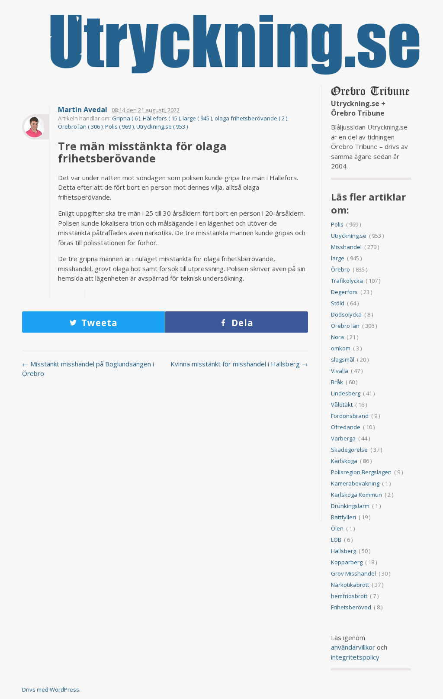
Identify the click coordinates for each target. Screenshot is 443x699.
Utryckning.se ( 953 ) (162, 126)
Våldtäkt (342, 404)
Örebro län (345, 326)
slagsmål (342, 359)
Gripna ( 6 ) (126, 118)
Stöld (337, 303)
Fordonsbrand (350, 416)
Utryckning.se (348, 235)
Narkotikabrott (350, 585)
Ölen (337, 528)
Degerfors (344, 292)
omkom (340, 348)
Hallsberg (343, 551)
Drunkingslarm (350, 506)
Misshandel (346, 247)
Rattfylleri (343, 517)
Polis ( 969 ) (119, 126)
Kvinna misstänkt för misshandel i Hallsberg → (239, 363)
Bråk (337, 382)
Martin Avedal (82, 110)
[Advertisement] (165, 454)
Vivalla (339, 371)
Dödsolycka (346, 314)
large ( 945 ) (197, 118)
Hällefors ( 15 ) (161, 118)
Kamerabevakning (355, 483)
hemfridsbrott (349, 596)
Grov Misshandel (353, 573)
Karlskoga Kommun (356, 494)
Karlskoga (344, 461)
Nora (337, 337)
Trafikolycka (347, 281)
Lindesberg (345, 393)
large (337, 258)
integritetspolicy (355, 657)
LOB (336, 540)
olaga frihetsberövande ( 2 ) (251, 118)
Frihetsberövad (351, 607)
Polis (337, 224)
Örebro (340, 269)
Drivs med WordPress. (51, 689)
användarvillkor (353, 647)
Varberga (343, 438)
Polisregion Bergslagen (361, 472)
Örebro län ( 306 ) (80, 126)
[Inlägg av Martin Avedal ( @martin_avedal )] (35, 126)
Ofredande (345, 427)
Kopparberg (347, 562)
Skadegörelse (349, 449)
